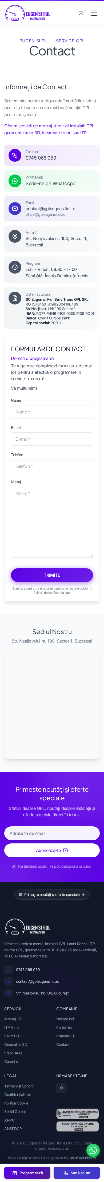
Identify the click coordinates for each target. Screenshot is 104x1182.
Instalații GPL (66, 1036)
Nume (16, 400)
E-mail (16, 427)
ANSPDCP (13, 1128)
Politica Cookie (16, 1103)
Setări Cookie (15, 1111)
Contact (62, 1044)
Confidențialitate (17, 1094)
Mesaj (16, 482)
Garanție (11, 1061)
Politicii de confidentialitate (52, 593)
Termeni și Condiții (19, 1086)
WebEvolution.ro (82, 1158)
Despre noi (65, 1019)
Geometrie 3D (15, 1044)
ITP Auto (11, 1027)
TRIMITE (52, 575)
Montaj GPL (13, 1019)
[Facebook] (61, 1088)
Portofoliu (64, 1027)
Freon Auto (13, 1053)
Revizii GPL (13, 1036)
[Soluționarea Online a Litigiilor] (77, 1126)
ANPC (9, 1120)
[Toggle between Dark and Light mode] (81, 13)
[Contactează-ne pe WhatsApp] (93, 1150)
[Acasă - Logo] (27, 12)
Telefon (17, 454)
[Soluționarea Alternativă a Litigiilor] (77, 1113)
